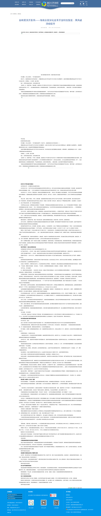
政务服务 (17, 4)
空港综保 (31, 2)
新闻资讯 (24, 4)
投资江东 (17, 2)
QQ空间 (76, 487)
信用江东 (24, 2)
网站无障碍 (82, 1)
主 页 (81, 5)
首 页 (11, 13)
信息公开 (31, 4)
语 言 (87, 5)
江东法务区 (38, 2)
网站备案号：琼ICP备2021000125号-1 (74, 507)
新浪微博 (80, 487)
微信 (72, 487)
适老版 (86, 1)
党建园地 (38, 4)
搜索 (73, 3)
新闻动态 (19, 13)
